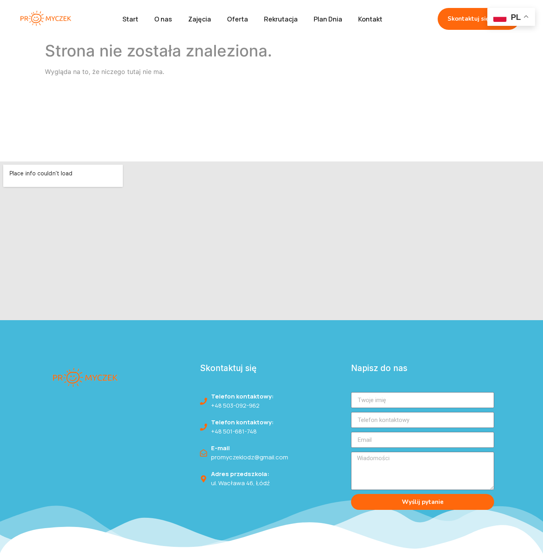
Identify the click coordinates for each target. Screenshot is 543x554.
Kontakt (370, 19)
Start (130, 19)
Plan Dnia (328, 19)
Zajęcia (199, 19)
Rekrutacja (281, 19)
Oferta (237, 19)
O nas (163, 19)
